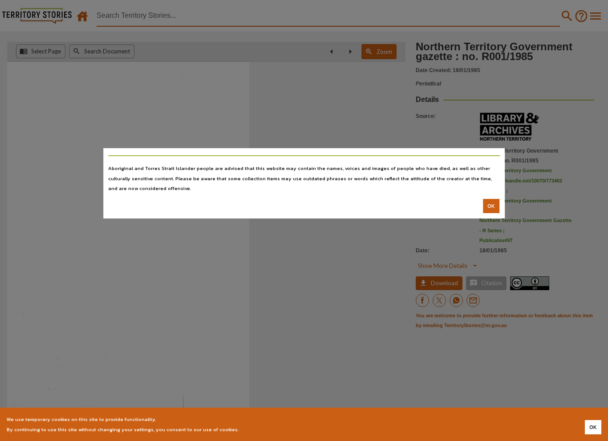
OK (491, 206)
